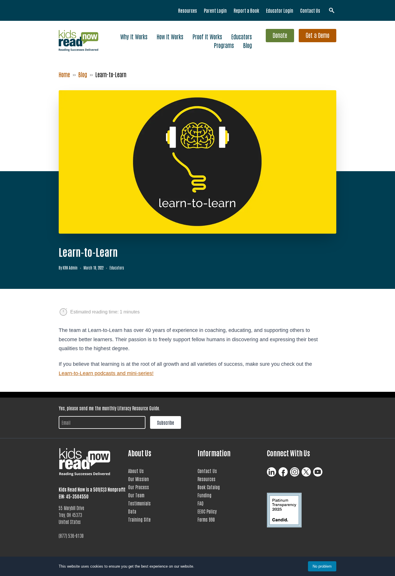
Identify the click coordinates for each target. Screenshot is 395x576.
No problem (322, 566)
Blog (247, 45)
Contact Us (310, 10)
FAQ (201, 503)
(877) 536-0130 (71, 535)
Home (64, 74)
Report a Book (246, 10)
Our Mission (138, 479)
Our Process (138, 487)
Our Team (136, 495)
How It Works (170, 36)
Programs (224, 45)
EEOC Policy (207, 511)
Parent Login (215, 10)
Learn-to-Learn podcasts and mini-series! (106, 373)
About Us (136, 471)
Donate (280, 35)
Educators (241, 36)
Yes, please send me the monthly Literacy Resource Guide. (109, 408)
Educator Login (279, 10)
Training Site (139, 519)
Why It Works (133, 36)
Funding (204, 495)
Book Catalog (209, 487)
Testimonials (139, 503)
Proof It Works (207, 36)
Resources (187, 10)
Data (132, 511)
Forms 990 (206, 519)
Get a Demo (317, 35)
